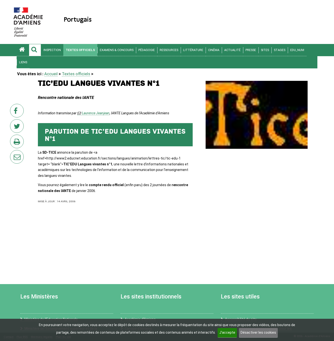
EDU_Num (297, 50)
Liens (23, 62)
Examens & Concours (117, 50)
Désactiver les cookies (258, 332)
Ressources (169, 50)
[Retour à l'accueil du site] (23, 50)
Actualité (232, 50)
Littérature (193, 50)
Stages (279, 50)
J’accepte (227, 332)
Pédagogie (146, 50)
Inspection (52, 50)
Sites (265, 50)
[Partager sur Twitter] (17, 127)
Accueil (51, 73)
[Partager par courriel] (13, 153)
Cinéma (213, 50)
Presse (250, 50)
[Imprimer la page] (17, 143)
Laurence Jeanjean (96, 113)
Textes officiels (80, 50)
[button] (35, 50)
